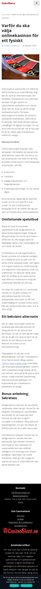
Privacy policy (27, 585)
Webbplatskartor (20, 495)
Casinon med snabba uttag (14, 363)
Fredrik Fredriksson (12, 45)
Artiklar (20, 519)
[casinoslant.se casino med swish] (8, 3)
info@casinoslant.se (20, 492)
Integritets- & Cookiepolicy (20, 522)
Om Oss (20, 515)
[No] (38, 582)
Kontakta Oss (20, 525)
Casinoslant (6, 14)
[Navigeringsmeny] (36, 3)
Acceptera (14, 585)
